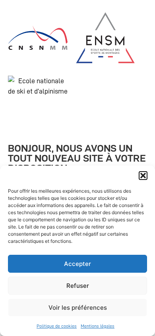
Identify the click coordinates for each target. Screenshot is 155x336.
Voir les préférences (77, 307)
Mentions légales (97, 326)
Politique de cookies (57, 326)
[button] (143, 176)
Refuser (77, 285)
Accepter (77, 264)
